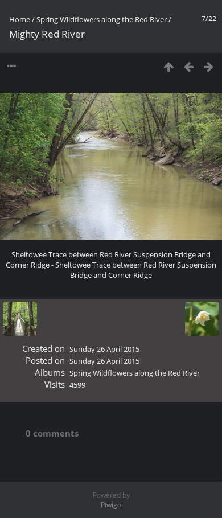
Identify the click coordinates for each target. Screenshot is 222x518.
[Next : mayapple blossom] (209, 66)
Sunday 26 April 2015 (104, 349)
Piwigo (111, 504)
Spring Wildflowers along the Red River (101, 19)
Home (19, 19)
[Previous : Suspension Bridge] (189, 66)
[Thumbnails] (169, 66)
